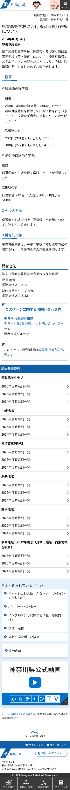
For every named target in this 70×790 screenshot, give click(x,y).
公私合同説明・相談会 (23, 637)
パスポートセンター (22, 606)
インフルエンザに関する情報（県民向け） (34, 617)
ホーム (5, 714)
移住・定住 (16, 628)
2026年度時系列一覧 (15, 386)
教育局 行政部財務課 (18, 318)
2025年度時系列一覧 (15, 394)
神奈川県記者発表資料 (23, 714)
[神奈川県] (10, 753)
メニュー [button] (65, 7)
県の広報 (15, 651)
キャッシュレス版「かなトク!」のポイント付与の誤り (36, 595)
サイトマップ (36, 744)
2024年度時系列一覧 (15, 401)
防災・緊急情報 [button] (55, 7)
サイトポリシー (58, 744)
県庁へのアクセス (52, 753)
